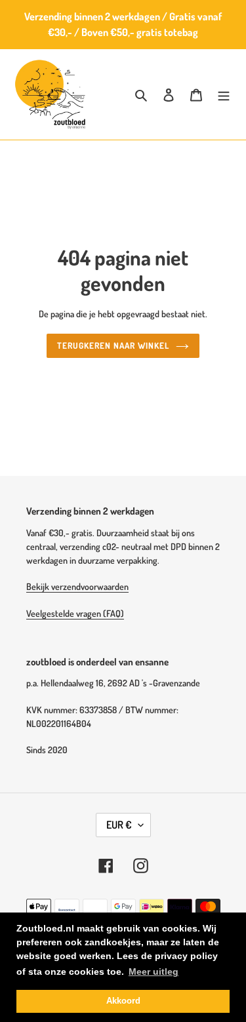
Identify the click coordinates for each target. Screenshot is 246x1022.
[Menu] (223, 95)
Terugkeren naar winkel (113, 345)
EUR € (119, 824)
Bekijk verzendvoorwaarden (77, 586)
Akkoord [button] (123, 1001)
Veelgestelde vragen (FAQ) (75, 613)
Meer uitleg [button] (153, 971)
